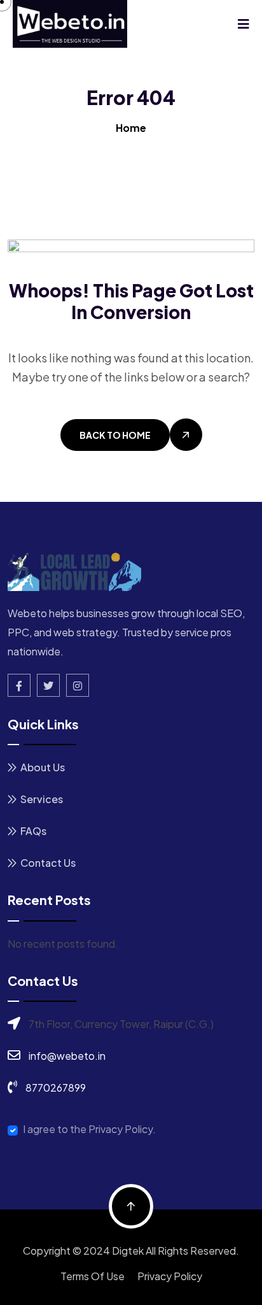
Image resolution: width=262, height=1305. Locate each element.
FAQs (33, 831)
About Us (42, 767)
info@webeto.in (67, 1055)
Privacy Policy (169, 1276)
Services (41, 799)
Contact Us (48, 862)
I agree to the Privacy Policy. (89, 1129)
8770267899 (55, 1087)
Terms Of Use (92, 1276)
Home (131, 127)
